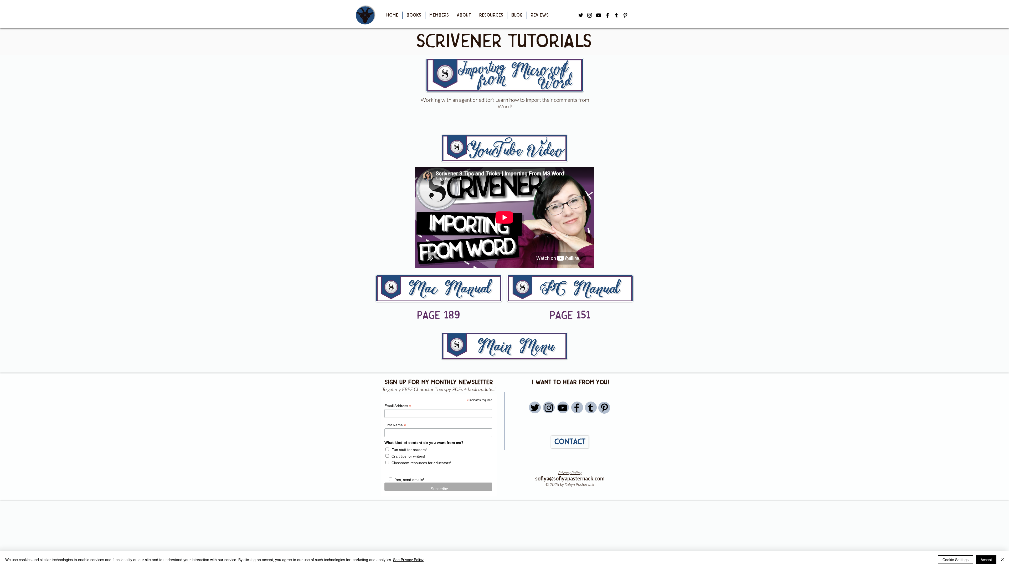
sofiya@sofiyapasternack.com (570, 478)
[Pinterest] (625, 15)
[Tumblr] (616, 15)
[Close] (1003, 559)
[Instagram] (548, 407)
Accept (986, 559)
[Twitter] (534, 407)
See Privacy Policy (408, 559)
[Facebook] (607, 15)
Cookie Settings (956, 559)
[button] (414, 15)
